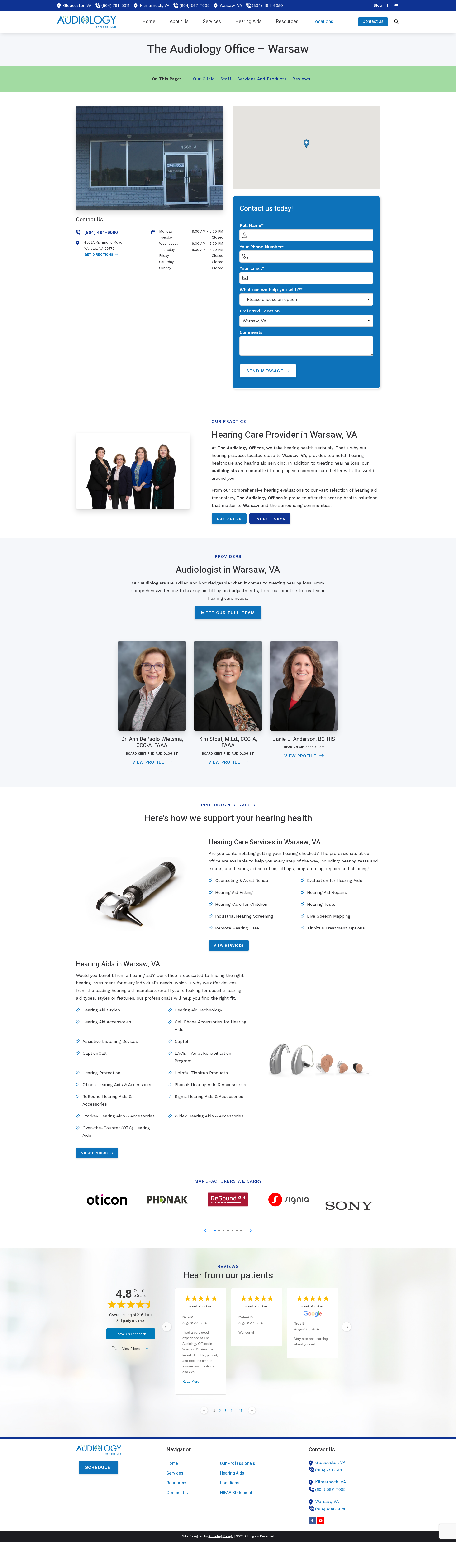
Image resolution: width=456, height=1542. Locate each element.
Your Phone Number (261, 246)
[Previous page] (204, 1410)
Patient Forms (270, 519)
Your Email (251, 268)
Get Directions (98, 255)
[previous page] (166, 1326)
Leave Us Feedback (131, 1334)
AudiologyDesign (221, 1536)
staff (226, 79)
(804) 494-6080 (267, 5)
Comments (251, 332)
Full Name (250, 225)
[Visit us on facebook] (387, 5)
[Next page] (252, 1410)
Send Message (264, 370)
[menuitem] (376, 5)
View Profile (149, 762)
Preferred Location (260, 310)
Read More (190, 1381)
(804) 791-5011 (115, 5)
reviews (301, 79)
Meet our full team (228, 612)
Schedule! (98, 1467)
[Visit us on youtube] (396, 5)
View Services (229, 945)
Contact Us (229, 519)
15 (241, 1411)
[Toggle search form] (396, 21)
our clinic (204, 79)
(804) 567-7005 (194, 5)
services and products (262, 79)
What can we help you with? (270, 289)
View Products (97, 1153)
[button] (306, 143)
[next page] (346, 1326)
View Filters (131, 1348)
